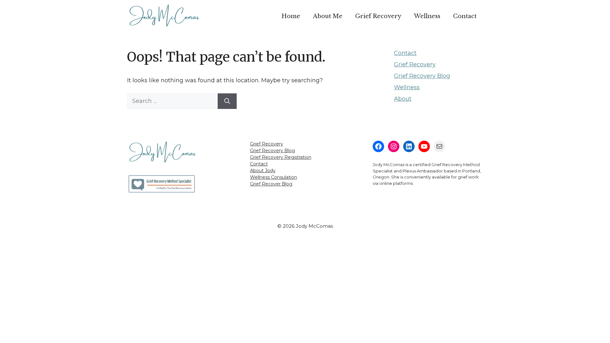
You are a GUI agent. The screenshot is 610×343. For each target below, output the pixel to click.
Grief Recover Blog (271, 184)
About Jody (262, 170)
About (402, 98)
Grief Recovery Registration (280, 157)
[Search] (227, 101)
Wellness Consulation (273, 177)
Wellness (427, 16)
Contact (465, 16)
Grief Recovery (378, 16)
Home (290, 16)
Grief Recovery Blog (422, 75)
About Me (327, 16)
